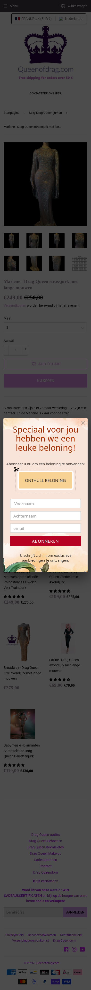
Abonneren (45, 541)
